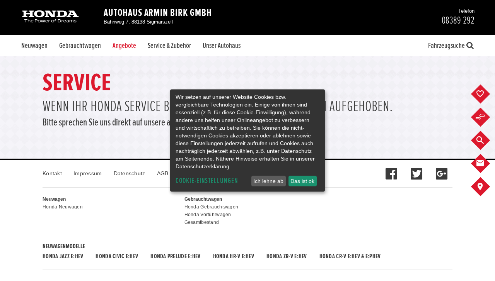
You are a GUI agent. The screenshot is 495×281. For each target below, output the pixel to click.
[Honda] (50, 17)
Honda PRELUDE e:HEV (175, 256)
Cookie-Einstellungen (207, 181)
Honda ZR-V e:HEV (286, 256)
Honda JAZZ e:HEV (63, 256)
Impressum (87, 173)
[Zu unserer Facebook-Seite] (391, 170)
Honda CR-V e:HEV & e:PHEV (350, 256)
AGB (163, 173)
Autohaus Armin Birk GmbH (158, 13)
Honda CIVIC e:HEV (117, 256)
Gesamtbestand (201, 222)
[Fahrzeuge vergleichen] (486, 117)
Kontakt (52, 173)
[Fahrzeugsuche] (486, 140)
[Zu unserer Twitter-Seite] (416, 170)
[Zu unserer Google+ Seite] (441, 170)
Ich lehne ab (268, 181)
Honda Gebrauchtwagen (211, 207)
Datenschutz (129, 173)
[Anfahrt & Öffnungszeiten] (486, 186)
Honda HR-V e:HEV (233, 256)
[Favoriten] (486, 94)
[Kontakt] (486, 163)
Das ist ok (302, 181)
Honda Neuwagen (63, 207)
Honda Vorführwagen (207, 214)
